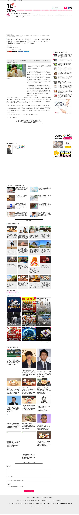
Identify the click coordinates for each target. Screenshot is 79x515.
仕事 (19, 13)
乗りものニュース (21, 503)
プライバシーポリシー (58, 500)
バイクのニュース (42, 503)
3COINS (56, 15)
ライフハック (15, 15)
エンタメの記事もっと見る (29, 462)
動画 (24, 13)
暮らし (12, 13)
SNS (11, 15)
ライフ (29, 10)
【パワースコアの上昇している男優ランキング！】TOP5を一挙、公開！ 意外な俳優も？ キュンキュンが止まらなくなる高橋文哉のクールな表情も (28, 121)
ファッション (43, 15)
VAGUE (37, 503)
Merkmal (26, 503)
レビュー (32, 13)
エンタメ (61, 10)
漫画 (21, 13)
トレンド (53, 10)
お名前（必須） (10, 476)
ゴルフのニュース (56, 503)
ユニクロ (20, 16)
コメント (8, 468)
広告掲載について (34, 500)
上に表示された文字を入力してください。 (15, 486)
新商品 (29, 13)
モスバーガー (51, 15)
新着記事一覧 (44, 500)
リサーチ (45, 10)
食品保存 (16, 16)
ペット (27, 15)
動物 (25, 15)
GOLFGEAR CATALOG (63, 503)
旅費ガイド (70, 503)
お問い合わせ (19, 500)
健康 (17, 13)
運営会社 (39, 500)
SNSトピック (37, 10)
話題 (26, 13)
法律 (14, 13)
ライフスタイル (34, 15)
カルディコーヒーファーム (67, 15)
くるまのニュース (32, 503)
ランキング (14, 49)
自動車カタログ (49, 503)
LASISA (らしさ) (14, 503)
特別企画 (69, 10)
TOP (21, 10)
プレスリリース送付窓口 (26, 500)
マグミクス (9, 503)
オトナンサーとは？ (51, 500)
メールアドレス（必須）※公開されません (15, 480)
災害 (39, 15)
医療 (23, 16)
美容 (47, 15)
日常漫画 (60, 15)
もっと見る (29, 220)
